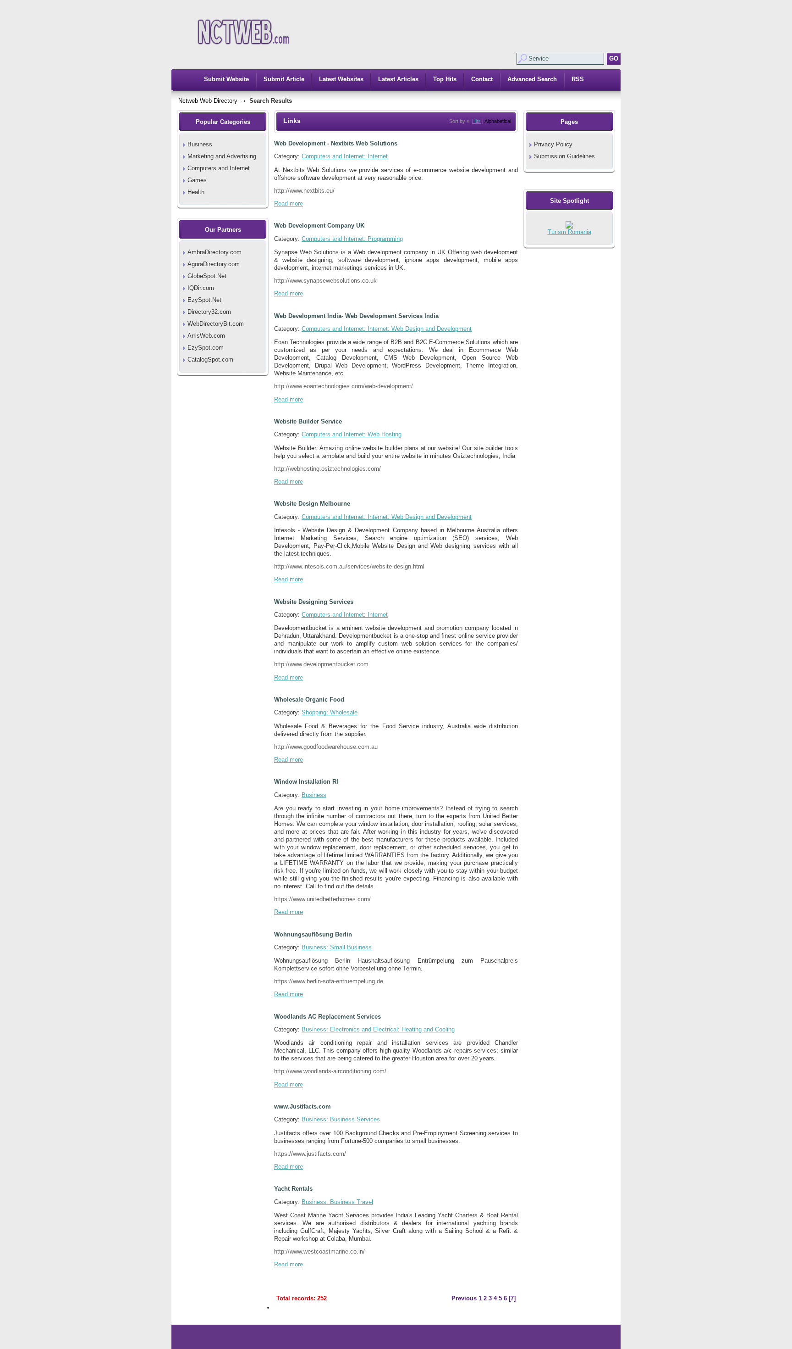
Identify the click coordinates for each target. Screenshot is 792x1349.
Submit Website (226, 79)
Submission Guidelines (564, 156)
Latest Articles (398, 79)
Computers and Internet (218, 168)
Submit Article (284, 79)
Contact (482, 79)
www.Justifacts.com (302, 1106)
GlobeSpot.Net (206, 276)
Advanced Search (532, 79)
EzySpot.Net (204, 299)
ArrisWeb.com (206, 335)
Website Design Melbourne (312, 503)
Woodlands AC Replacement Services (327, 1016)
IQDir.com (200, 287)
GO (613, 58)
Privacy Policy (553, 144)
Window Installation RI (306, 781)
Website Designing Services (313, 601)
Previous (464, 1298)
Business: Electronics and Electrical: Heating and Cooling (378, 1029)
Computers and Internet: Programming (352, 238)
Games (197, 180)
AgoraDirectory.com (213, 264)
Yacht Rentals (293, 1188)
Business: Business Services (341, 1119)
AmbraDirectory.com (214, 252)
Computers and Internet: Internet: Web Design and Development (387, 328)
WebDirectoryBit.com (215, 323)
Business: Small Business (337, 947)
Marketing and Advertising (221, 156)
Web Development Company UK (319, 225)
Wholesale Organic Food (309, 699)
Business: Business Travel (337, 1201)
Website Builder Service (308, 421)
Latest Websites (341, 79)
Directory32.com (209, 311)
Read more (288, 203)
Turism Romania (569, 232)
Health (195, 192)
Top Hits (444, 79)
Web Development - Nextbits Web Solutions (335, 143)
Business (199, 144)
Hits (476, 121)
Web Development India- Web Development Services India (356, 315)
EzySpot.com (205, 347)
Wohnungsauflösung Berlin (313, 934)
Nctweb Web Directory (207, 100)
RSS (578, 79)
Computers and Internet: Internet (345, 156)
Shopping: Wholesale (330, 712)
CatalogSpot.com (210, 359)
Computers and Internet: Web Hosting (352, 434)
